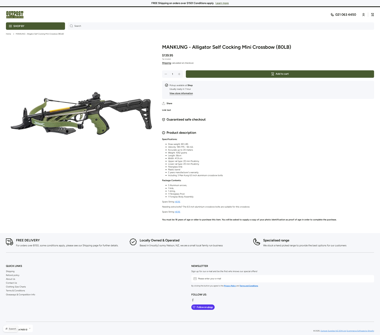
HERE (177, 201)
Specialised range (276, 240)
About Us (10, 279)
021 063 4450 (345, 15)
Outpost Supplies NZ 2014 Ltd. (333, 331)
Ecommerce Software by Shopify (360, 331)
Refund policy (12, 275)
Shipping (166, 63)
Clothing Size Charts (16, 286)
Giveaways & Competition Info (20, 294)
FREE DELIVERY (28, 240)
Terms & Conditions (15, 290)
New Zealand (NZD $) (17, 329)
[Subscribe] (370, 278)
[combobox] (221, 26)
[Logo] (15, 15)
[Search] (70, 26)
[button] (167, 103)
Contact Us (11, 283)
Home (8, 34)
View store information (181, 93)
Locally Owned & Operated (159, 240)
